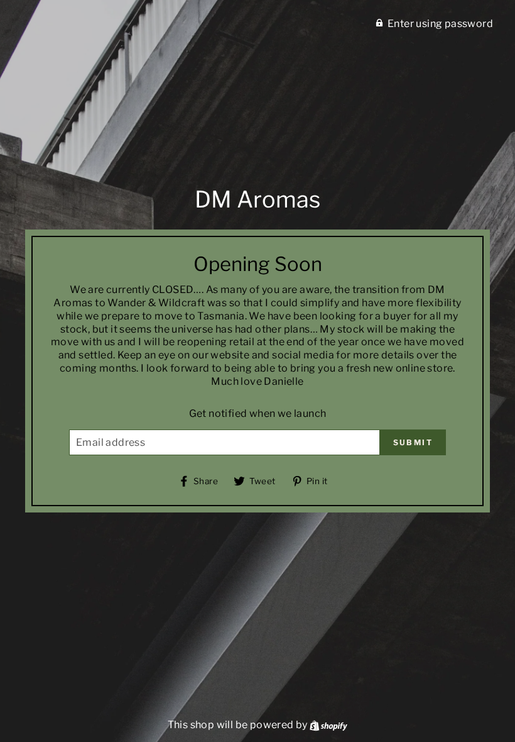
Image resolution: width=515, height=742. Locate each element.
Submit (413, 442)
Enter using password (440, 24)
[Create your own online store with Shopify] (328, 725)
